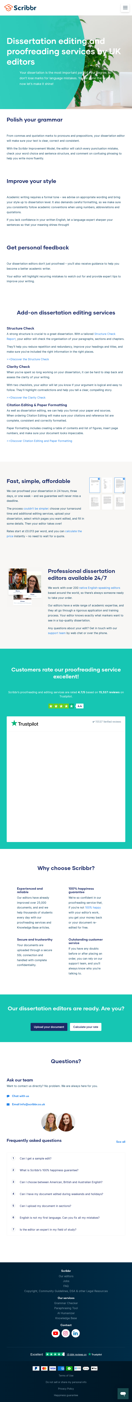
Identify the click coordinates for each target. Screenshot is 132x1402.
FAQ (66, 1286)
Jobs (66, 1281)
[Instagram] (66, 1333)
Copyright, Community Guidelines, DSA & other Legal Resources (66, 1291)
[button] (123, 1393)
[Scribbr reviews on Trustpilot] (24, 723)
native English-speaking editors (99, 587)
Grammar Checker (66, 1303)
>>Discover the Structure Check (28, 359)
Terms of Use (66, 1375)
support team (57, 633)
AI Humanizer (66, 1313)
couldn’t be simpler (36, 508)
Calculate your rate (85, 1027)
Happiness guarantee (66, 1395)
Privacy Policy (66, 1388)
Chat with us (20, 1096)
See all (120, 1141)
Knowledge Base (66, 1318)
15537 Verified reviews (108, 721)
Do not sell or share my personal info (66, 1382)
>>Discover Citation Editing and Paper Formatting (39, 441)
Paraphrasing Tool (66, 1308)
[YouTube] (56, 1333)
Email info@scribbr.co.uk (28, 1104)
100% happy (93, 907)
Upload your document (49, 1027)
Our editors (66, 1276)
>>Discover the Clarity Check (26, 397)
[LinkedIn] (76, 1333)
